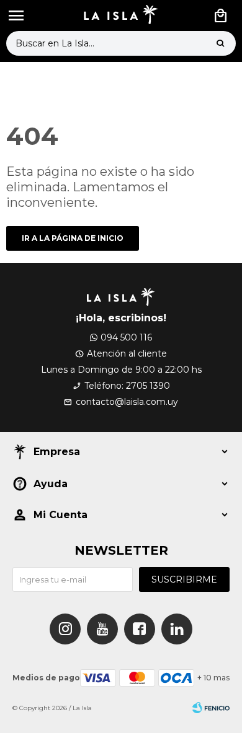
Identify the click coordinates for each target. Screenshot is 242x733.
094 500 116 (126, 337)
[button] (220, 43)
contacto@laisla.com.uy (127, 401)
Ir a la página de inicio (72, 238)
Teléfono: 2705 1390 (127, 385)
